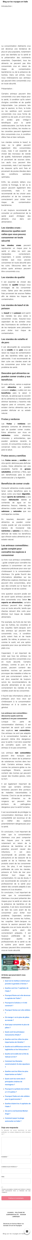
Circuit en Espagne (15, 1225)
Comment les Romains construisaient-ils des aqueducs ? (17, 1064)
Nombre (4, 1157)
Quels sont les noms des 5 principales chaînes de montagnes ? (15, 1081)
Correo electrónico (9, 1166)
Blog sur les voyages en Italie (15, 2)
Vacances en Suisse (10, 1223)
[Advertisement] (16, 26)
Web (2, 1176)
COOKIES (10, 1212)
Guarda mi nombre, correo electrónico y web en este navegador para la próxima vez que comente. (16, 1191)
